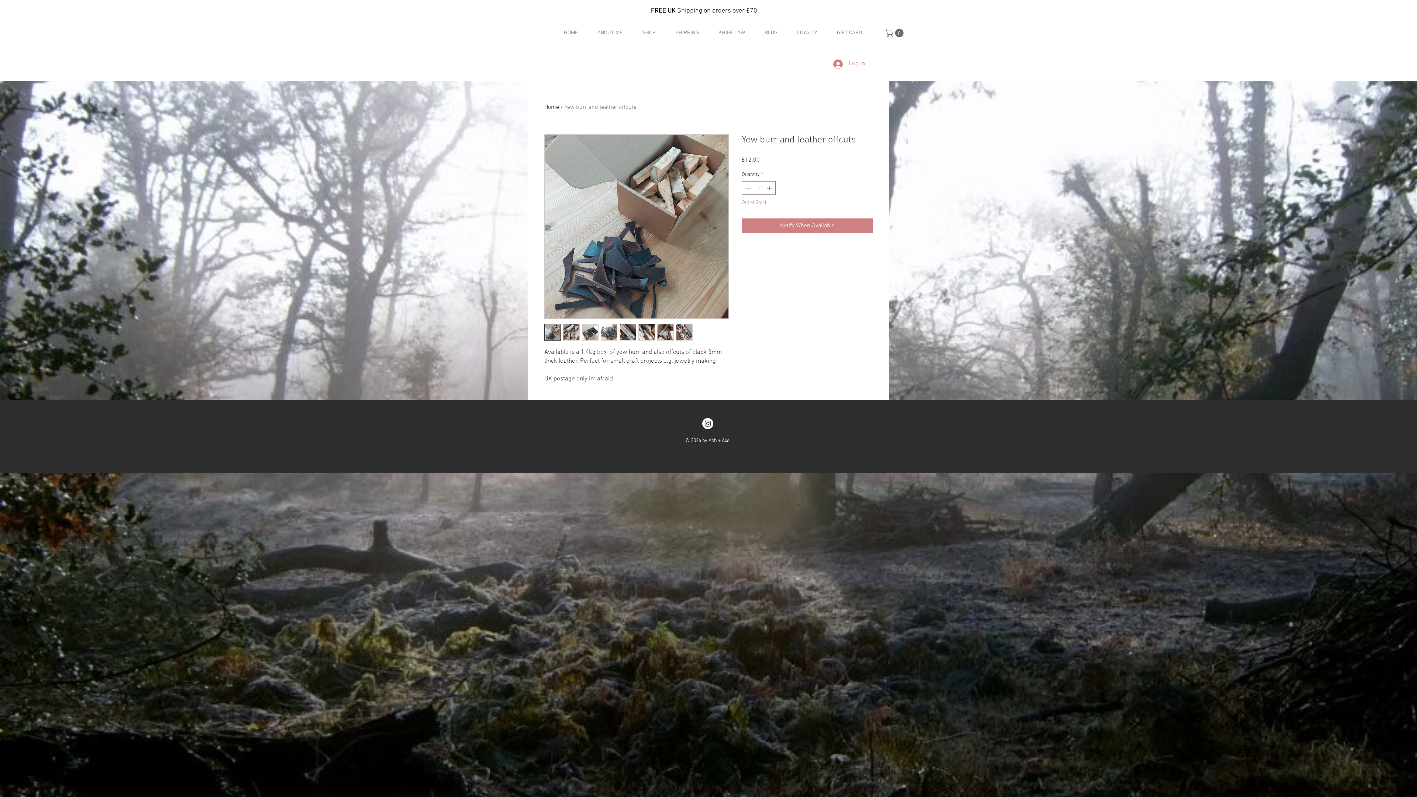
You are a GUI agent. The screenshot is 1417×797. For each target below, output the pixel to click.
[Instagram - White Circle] (707, 423)
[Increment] (770, 188)
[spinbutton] (758, 188)
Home (551, 107)
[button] (895, 33)
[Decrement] (747, 188)
